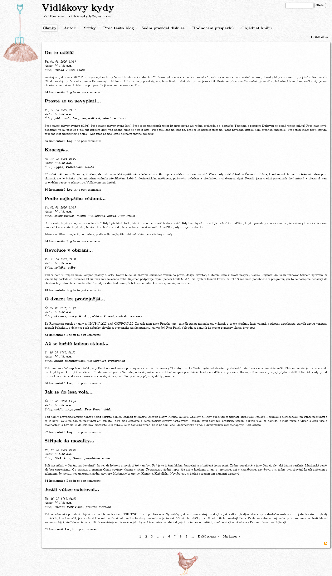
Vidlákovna (73, 167)
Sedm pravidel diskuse (163, 28)
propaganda (116, 361)
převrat (90, 507)
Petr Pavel (126, 216)
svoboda (121, 316)
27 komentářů (55, 432)
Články (49, 28)
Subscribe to (325, 543)
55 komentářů (55, 141)
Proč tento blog (118, 28)
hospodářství (90, 118)
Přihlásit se (319, 37)
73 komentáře (55, 290)
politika (59, 268)
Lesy (75, 118)
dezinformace (75, 361)
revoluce (135, 316)
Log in (71, 92)
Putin (70, 70)
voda (66, 118)
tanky (72, 316)
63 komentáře (55, 335)
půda (57, 118)
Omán (76, 458)
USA (57, 458)
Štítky (90, 28)
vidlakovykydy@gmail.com (90, 16)
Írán (67, 458)
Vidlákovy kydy (78, 8)
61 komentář (54, 529)
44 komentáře (55, 92)
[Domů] (21, 33)
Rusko (59, 70)
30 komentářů (55, 190)
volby (71, 268)
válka (81, 70)
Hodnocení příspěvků (213, 28)
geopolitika (92, 458)
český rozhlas (64, 216)
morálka (105, 507)
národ (106, 118)
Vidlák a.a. (63, 66)
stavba (89, 167)
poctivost (119, 118)
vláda (107, 410)
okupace (60, 316)
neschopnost (96, 361)
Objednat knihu (256, 28)
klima (58, 361)
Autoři (70, 28)
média (80, 216)
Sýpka (58, 167)
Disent (109, 316)
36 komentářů (55, 383)
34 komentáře (55, 481)
